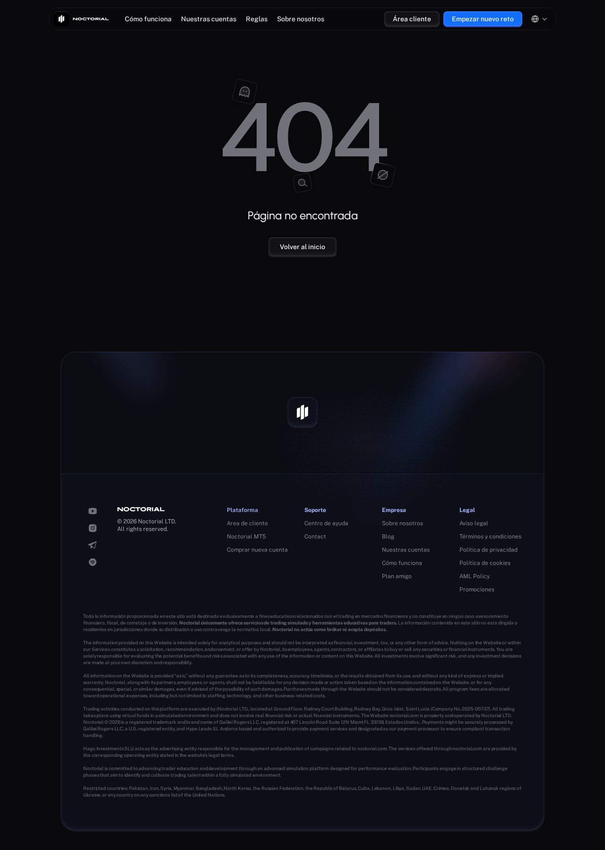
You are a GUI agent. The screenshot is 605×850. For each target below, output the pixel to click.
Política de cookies (484, 563)
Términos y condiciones (490, 536)
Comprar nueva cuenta (257, 549)
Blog (388, 536)
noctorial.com (404, 715)
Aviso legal (473, 523)
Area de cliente (247, 523)
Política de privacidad (488, 549)
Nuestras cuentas (208, 19)
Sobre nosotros (300, 19)
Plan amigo (397, 576)
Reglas (257, 19)
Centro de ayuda (326, 523)
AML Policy (474, 576)
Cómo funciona (148, 19)
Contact (315, 536)
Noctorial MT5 (246, 536)
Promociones (476, 589)
